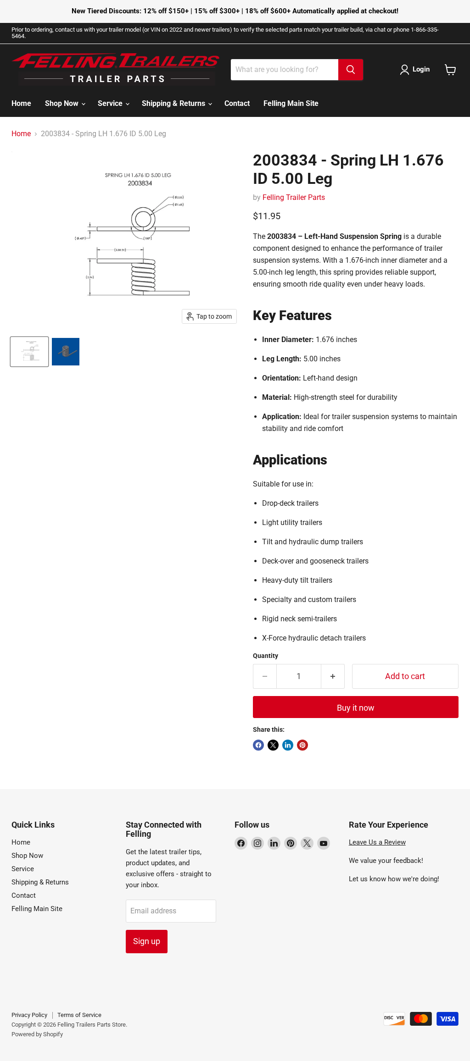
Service (111, 103)
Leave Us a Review (377, 842)
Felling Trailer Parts (294, 197)
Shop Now (62, 103)
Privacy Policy (29, 1014)
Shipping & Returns (174, 103)
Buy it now (356, 708)
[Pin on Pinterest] (302, 745)
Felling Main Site (291, 103)
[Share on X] (273, 745)
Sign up (146, 941)
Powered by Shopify (37, 1034)
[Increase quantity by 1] (333, 676)
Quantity (265, 655)
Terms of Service (79, 1014)
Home (21, 103)
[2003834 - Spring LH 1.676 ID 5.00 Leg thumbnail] (29, 351)
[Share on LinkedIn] (287, 745)
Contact (237, 103)
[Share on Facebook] (258, 745)
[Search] (350, 69)
